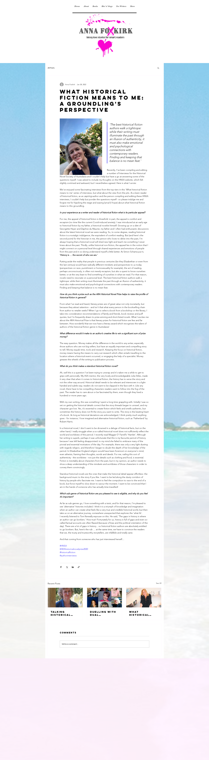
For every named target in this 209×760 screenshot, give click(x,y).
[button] (158, 68)
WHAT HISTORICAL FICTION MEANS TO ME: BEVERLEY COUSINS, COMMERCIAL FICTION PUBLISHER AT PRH (142, 613)
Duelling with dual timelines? (103, 613)
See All (158, 583)
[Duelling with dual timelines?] (104, 597)
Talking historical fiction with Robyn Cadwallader (63, 613)
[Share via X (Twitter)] (67, 567)
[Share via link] (79, 567)
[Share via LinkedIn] (73, 567)
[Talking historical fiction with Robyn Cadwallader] (65, 597)
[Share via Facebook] (61, 567)
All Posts (51, 68)
